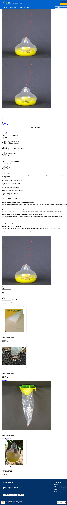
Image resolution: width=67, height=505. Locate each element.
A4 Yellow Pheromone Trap (7, 334)
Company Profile (13, 7)
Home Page (5, 7)
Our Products (21, 7)
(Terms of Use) (20, 501)
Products (4, 123)
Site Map (55, 491)
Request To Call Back (5, 121)
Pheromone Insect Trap (7, 466)
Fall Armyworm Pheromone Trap (9, 432)
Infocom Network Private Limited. (17, 502)
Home (4, 122)
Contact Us (28, 7)
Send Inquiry (5, 119)
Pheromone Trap (6, 124)
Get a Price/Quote (5, 132)
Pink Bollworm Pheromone (7, 370)
